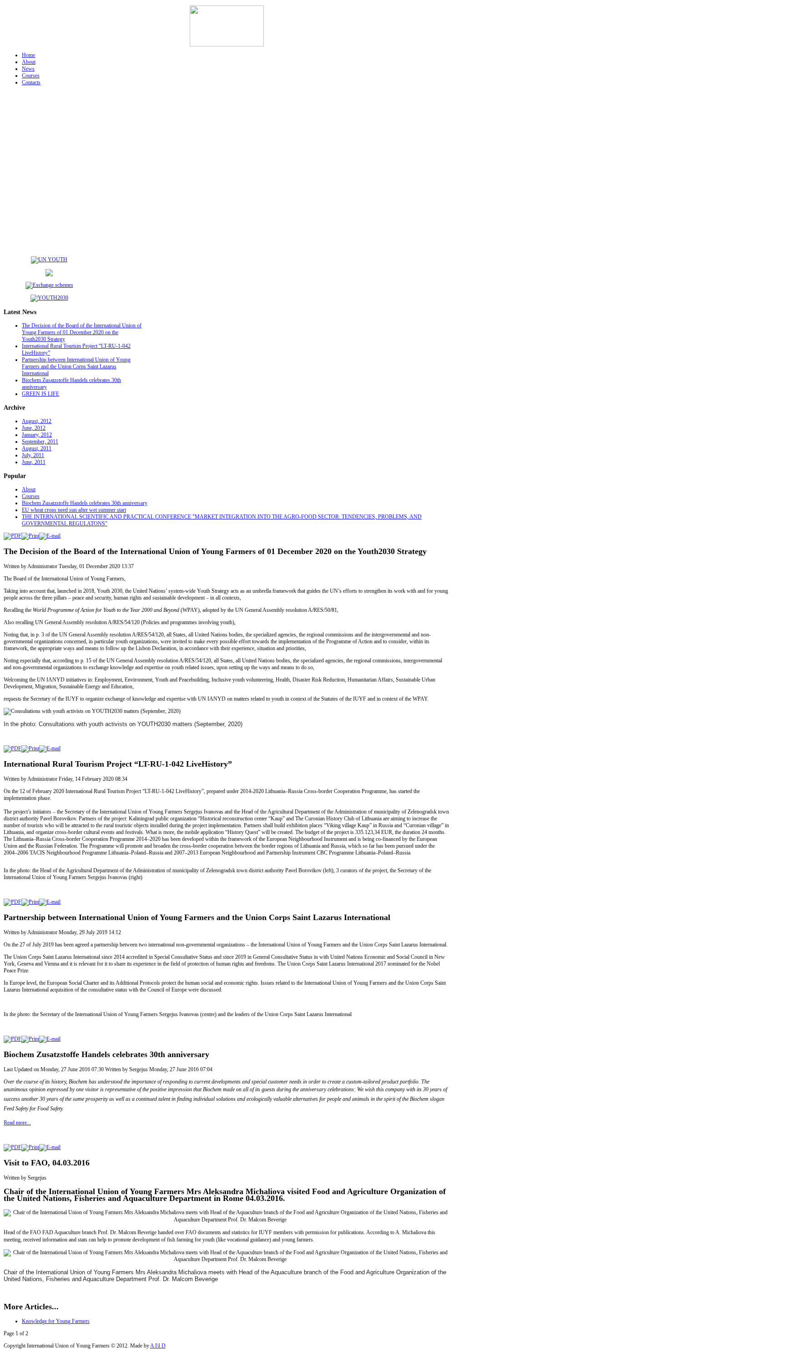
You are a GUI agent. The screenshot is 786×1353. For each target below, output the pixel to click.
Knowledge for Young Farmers (56, 1321)
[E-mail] (49, 536)
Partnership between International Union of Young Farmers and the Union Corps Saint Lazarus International (76, 366)
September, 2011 (40, 441)
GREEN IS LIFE (40, 394)
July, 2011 (33, 455)
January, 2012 (37, 435)
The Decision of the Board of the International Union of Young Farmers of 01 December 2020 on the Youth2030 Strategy (81, 332)
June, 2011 (33, 462)
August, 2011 (36, 448)
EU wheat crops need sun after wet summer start (74, 510)
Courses (31, 496)
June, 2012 (33, 428)
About (28, 489)
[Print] (30, 536)
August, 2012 (36, 421)
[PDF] (12, 536)
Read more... (17, 1122)
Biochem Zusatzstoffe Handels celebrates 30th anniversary (84, 503)
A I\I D (158, 1346)
